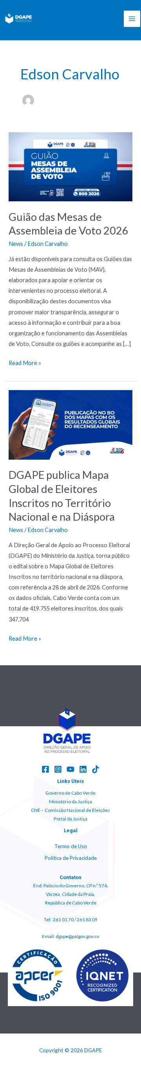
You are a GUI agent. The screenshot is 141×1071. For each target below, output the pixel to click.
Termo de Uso (70, 846)
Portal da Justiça (70, 819)
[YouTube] (70, 769)
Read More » (25, 362)
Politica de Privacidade (71, 858)
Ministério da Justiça (70, 801)
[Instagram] (58, 769)
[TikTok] (95, 769)
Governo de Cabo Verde (70, 793)
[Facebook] (45, 769)
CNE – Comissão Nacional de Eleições (70, 810)
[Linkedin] (83, 769)
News (16, 243)
